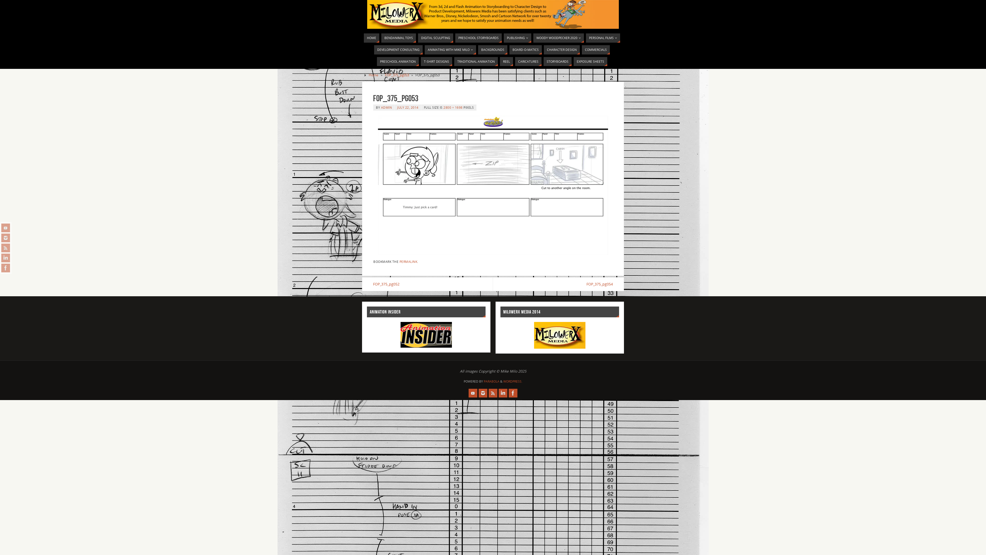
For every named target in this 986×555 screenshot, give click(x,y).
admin (386, 107)
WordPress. (512, 381)
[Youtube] (5, 228)
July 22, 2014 (408, 107)
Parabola (491, 381)
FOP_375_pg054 (599, 284)
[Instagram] (5, 238)
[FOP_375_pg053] (493, 185)
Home (373, 75)
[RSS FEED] (5, 248)
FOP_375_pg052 (386, 284)
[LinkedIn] (5, 258)
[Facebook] (5, 268)
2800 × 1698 (453, 107)
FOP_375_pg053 (397, 75)
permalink (409, 262)
